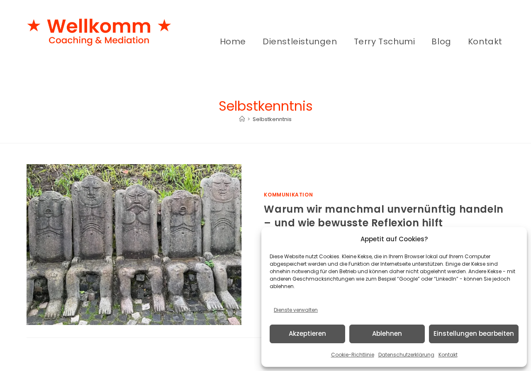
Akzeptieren (307, 333)
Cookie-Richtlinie (352, 354)
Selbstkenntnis (272, 119)
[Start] (242, 119)
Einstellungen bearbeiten (474, 333)
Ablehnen (387, 333)
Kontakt (448, 354)
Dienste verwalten (296, 309)
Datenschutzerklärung (406, 354)
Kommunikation (288, 194)
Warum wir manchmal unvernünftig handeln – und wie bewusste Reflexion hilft (383, 216)
